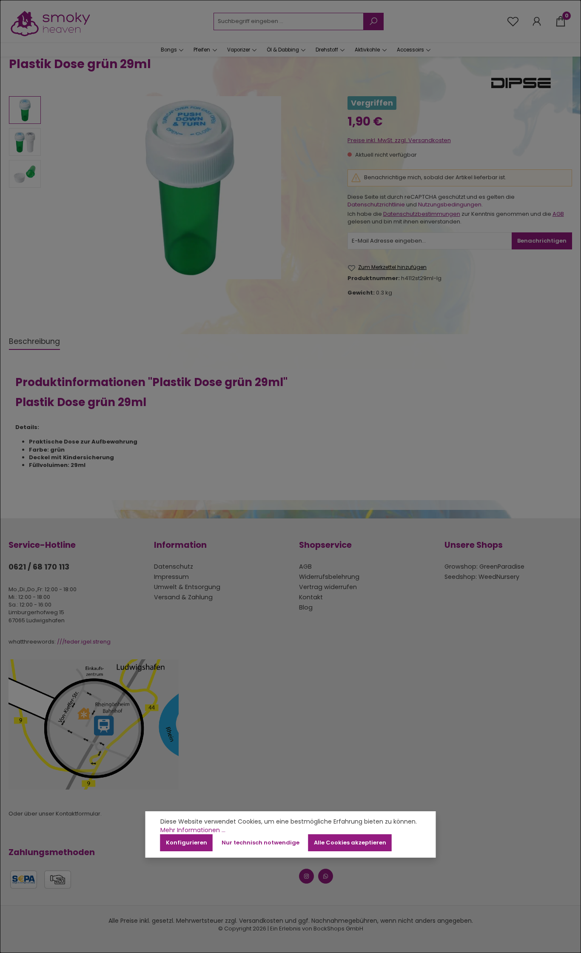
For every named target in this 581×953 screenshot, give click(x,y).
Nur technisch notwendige (260, 843)
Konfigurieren (186, 843)
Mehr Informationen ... (192, 830)
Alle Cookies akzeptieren (350, 843)
